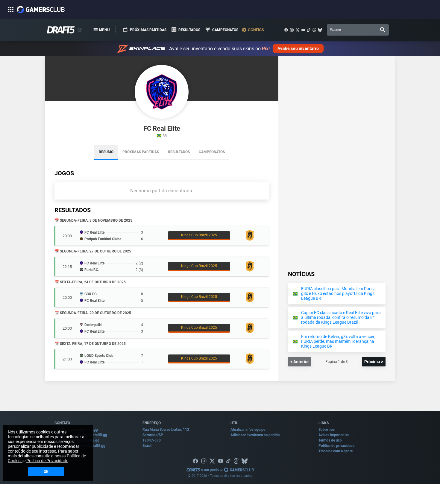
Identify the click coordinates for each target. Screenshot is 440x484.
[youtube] (303, 30)
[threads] (314, 30)
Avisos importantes (333, 435)
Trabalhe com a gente (335, 451)
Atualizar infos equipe (247, 429)
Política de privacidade (336, 446)
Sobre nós (326, 429)
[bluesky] (320, 30)
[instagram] (292, 30)
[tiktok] (309, 30)
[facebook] (286, 30)
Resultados (179, 152)
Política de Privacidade (47, 460)
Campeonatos (212, 152)
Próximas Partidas (140, 152)
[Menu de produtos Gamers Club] (79, 30)
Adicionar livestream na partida (255, 435)
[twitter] (297, 30)
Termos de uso (330, 440)
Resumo (106, 152)
